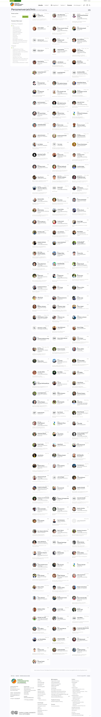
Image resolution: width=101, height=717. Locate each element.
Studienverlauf (75, 687)
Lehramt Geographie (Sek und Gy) (78, 689)
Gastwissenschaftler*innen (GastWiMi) (20, 51)
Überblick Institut (41, 691)
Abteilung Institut (16, 27)
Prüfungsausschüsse (76, 700)
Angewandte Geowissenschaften (78, 702)
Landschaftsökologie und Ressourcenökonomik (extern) (57, 696)
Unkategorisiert (16, 43)
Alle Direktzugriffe (41, 686)
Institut (39, 689)
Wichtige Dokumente (76, 707)
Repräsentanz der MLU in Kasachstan (42, 711)
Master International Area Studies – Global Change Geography (81, 691)
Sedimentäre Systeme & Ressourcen (20, 42)
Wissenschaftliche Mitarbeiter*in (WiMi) (20, 62)
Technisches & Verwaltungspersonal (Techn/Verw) (20, 60)
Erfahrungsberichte (76, 699)
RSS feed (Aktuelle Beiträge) (78, 715)
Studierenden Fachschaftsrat (40, 714)
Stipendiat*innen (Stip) (17, 57)
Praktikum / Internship (76, 692)
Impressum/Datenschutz (29, 697)
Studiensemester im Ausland (78, 696)
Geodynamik (15, 36)
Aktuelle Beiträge (41, 682)
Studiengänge (74, 682)
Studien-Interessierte (76, 708)
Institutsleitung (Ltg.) (17, 53)
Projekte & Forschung (55, 700)
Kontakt (25, 696)
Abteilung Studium (16, 28)
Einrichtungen (40, 702)
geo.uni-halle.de (30, 699)
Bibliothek (40, 709)
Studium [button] (63, 5)
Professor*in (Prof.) (16, 56)
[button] (54, 5)
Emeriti (39, 697)
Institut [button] (46, 5)
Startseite (39, 681)
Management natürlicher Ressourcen (79, 705)
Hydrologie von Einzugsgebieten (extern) (59, 694)
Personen (69, 5)
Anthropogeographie (17, 31)
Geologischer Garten (42, 706)
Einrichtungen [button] (77, 5)
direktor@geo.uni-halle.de (15, 695)
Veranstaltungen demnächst (41, 684)
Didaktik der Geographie (17, 32)
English (88, 675)
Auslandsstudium (75, 695)
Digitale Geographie (16, 34)
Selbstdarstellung (41, 692)
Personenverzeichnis (55, 706)
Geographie (75, 704)
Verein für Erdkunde (41, 694)
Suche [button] (74, 712)
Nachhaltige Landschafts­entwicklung (58, 691)
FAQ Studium (74, 710)
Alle (13, 25)
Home (39, 679)
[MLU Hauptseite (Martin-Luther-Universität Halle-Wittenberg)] (23, 712)
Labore (39, 707)
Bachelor (74, 683)
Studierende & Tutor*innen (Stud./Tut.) (20, 58)
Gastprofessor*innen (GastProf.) (19, 50)
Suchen (26, 16)
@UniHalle (17, 698)
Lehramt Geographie (76, 703)
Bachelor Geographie (76, 690)
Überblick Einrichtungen (42, 704)
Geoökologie (15, 38)
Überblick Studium (75, 681)
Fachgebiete (55, 679)
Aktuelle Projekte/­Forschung (56, 701)
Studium (73, 679)
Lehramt (74, 686)
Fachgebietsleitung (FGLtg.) (18, 49)
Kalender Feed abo (76, 713)
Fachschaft (15, 35)
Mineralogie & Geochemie (18, 39)
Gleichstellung (40, 695)
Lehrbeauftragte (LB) (17, 54)
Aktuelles (40, 5)
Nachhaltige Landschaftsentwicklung (20, 40)
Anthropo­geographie (55, 682)
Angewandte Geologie (17, 29)
